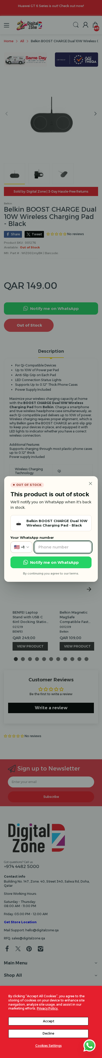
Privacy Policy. (47, 1008)
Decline (48, 1033)
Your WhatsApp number (32, 537)
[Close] (90, 483)
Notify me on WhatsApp (54, 562)
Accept (48, 1021)
